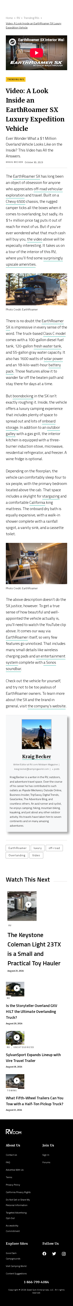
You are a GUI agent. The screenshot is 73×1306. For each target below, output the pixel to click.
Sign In (45, 1155)
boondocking (23, 396)
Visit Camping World (16, 1266)
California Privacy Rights (18, 1192)
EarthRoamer (17, 637)
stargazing (51, 496)
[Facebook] (44, 1254)
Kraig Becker (14, 162)
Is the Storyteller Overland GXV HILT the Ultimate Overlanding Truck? (31, 1011)
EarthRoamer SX (26, 176)
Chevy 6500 (15, 201)
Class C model (54, 333)
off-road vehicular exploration (34, 192)
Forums (46, 1162)
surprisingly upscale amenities (34, 261)
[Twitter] (54, 1254)
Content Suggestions (16, 1273)
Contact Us (11, 1155)
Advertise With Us (15, 1170)
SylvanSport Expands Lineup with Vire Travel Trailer (33, 1058)
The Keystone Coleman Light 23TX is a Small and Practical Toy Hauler (34, 949)
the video (34, 239)
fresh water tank (47, 346)
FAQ (8, 1162)
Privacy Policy (13, 1185)
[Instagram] (64, 1254)
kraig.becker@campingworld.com (31, 769)
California (37, 502)
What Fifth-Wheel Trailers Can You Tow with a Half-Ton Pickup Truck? (34, 1101)
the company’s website (47, 706)
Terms (9, 1177)
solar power (53, 358)
